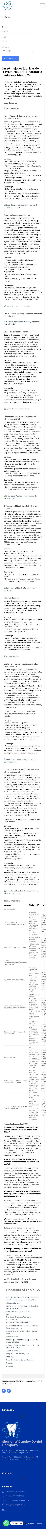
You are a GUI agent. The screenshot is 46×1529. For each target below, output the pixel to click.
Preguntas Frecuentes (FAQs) (17, 1354)
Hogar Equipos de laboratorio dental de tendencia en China (22, 1307)
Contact (9, 1366)
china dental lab (12, 1303)
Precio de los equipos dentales (18, 1311)
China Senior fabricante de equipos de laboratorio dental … (21, 1327)
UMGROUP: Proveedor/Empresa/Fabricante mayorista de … (19, 1317)
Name (4, 27)
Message (5, 47)
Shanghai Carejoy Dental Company (20, 1360)
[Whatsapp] (9, 1391)
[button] (38, 1290)
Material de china (13, 1336)
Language (10, 1357)
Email (4, 37)
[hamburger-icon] (42, 5)
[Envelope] (4, 1391)
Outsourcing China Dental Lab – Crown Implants (21, 1332)
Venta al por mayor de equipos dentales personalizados (22, 1341)
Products (9, 1363)
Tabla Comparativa (14, 1350)
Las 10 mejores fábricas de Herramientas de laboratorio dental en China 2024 (22, 1298)
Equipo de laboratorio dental (17, 1322)
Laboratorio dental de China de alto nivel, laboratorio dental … (22, 1346)
